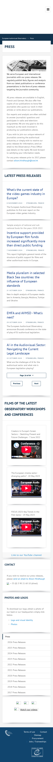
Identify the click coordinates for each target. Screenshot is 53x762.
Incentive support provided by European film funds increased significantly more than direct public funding (26, 239)
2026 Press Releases (17, 642)
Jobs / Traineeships (37, 741)
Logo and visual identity (22, 620)
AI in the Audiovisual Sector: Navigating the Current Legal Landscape (26, 349)
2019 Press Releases (17, 681)
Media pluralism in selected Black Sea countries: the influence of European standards (26, 279)
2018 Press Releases (17, 687)
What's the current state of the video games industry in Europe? (26, 194)
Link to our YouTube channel (26, 555)
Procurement (37, 738)
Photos (14, 624)
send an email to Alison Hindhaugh (29, 578)
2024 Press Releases (17, 653)
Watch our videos (28, 709)
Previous (16, 383)
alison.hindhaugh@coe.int (26, 160)
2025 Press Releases (17, 647)
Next (36, 383)
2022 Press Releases (17, 664)
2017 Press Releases (16, 692)
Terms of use (29, 732)
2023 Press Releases (17, 659)
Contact (43, 732)
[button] (26, 375)
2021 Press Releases (17, 670)
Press (7, 636)
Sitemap (37, 735)
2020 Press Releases (17, 675)
